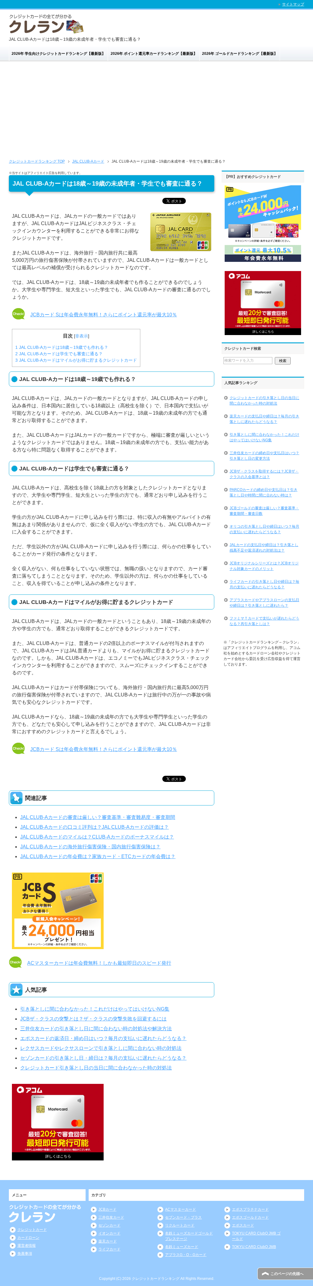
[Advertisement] (156, 108)
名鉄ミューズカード (181, 1247)
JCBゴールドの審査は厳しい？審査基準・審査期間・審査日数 (264, 511)
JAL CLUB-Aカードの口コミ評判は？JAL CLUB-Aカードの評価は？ (94, 827)
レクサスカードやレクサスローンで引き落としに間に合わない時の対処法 (101, 1048)
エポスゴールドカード (250, 1217)
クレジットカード (32, 1230)
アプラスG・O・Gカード (185, 1255)
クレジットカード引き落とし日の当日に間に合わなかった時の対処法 (96, 1067)
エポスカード (243, 1225)
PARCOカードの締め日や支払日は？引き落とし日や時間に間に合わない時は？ (263, 492)
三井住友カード (111, 1217)
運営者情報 (26, 1245)
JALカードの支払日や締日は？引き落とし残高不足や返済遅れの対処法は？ (264, 547)
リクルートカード (179, 1225)
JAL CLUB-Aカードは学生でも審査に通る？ (59, 353)
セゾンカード (109, 1225)
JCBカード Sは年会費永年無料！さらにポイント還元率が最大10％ (103, 314)
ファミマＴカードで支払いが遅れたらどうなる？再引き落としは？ (264, 621)
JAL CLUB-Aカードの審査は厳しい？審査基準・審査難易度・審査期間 (97, 817)
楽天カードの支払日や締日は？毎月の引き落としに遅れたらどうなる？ (264, 419)
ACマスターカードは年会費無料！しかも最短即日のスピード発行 (99, 963)
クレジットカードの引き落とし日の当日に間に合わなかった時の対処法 (264, 400)
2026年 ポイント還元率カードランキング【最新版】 (154, 53)
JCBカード (107, 1209)
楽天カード (107, 1241)
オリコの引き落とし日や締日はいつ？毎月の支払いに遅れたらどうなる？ (264, 529)
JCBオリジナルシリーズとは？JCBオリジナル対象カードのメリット (264, 566)
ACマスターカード (180, 1209)
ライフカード (109, 1249)
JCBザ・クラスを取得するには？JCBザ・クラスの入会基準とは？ (264, 474)
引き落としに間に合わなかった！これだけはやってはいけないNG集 (94, 1009)
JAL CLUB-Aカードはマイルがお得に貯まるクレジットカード (76, 360)
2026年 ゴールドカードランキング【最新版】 (240, 53)
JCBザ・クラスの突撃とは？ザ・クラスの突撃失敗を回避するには (93, 1018)
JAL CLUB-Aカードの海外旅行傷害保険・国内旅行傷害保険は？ (90, 846)
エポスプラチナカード (250, 1209)
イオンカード (109, 1233)
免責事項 (24, 1253)
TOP (37, 161)
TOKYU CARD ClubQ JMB (254, 1247)
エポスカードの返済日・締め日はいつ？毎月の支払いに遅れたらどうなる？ (103, 1038)
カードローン (28, 1237)
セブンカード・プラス (183, 1217)
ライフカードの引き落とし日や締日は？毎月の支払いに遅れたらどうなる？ (264, 584)
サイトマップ (293, 4)
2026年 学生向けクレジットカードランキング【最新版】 (58, 53)
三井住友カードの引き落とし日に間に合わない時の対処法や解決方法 (96, 1028)
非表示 (81, 336)
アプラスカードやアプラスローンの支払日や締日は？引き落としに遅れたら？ (264, 603)
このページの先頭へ (287, 1274)
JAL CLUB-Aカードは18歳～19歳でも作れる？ (61, 347)
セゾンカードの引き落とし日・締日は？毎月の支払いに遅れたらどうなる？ (103, 1058)
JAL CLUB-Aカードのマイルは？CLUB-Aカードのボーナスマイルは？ (97, 836)
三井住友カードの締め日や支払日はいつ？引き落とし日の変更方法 (264, 456)
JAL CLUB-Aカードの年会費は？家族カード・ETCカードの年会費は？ (97, 856)
